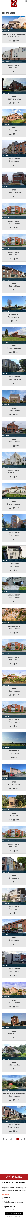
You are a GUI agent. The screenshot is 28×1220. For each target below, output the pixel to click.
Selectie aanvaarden (14, 1217)
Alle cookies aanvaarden (14, 1213)
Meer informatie (5, 1194)
